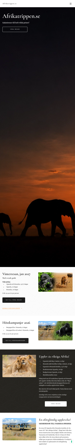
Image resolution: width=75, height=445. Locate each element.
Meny (71, 4)
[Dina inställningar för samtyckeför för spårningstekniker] (71, 441)
